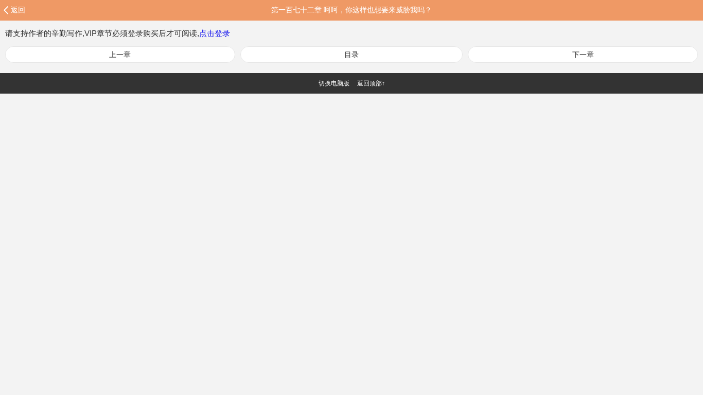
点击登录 (214, 33)
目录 (351, 54)
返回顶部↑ (371, 83)
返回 (18, 10)
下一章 (583, 54)
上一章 (120, 54)
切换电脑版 (334, 83)
